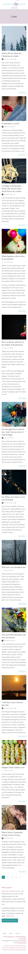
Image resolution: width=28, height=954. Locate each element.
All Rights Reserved (20, 936)
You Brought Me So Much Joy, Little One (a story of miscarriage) (13, 432)
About (4, 933)
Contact (17, 933)
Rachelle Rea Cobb (10, 59)
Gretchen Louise (22, 942)
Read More (22, 92)
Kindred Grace (11, 936)
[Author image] (3, 59)
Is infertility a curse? (11, 123)
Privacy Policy (22, 938)
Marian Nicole (8, 838)
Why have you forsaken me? (14, 567)
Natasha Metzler (9, 126)
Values (11, 933)
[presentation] (14, 38)
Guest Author (8, 262)
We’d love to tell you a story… (11, 891)
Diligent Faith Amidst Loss (13, 767)
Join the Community (10, 920)
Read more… (10, 916)
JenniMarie (23, 940)
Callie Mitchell (9, 437)
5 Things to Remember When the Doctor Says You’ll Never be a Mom (11, 188)
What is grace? (7, 887)
